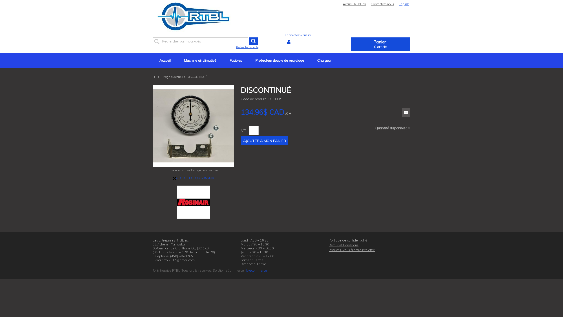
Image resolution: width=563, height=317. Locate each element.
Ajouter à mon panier (264, 140)
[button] (380, 44)
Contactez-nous (382, 4)
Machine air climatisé (200, 60)
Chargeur (324, 60)
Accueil (165, 60)
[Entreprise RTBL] (194, 16)
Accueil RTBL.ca (354, 4)
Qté (244, 130)
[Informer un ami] (406, 112)
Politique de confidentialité (348, 240)
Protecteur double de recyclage (279, 60)
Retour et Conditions (343, 245)
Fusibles (236, 60)
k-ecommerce (256, 271)
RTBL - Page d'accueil (168, 77)
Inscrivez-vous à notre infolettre (352, 250)
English (404, 4)
